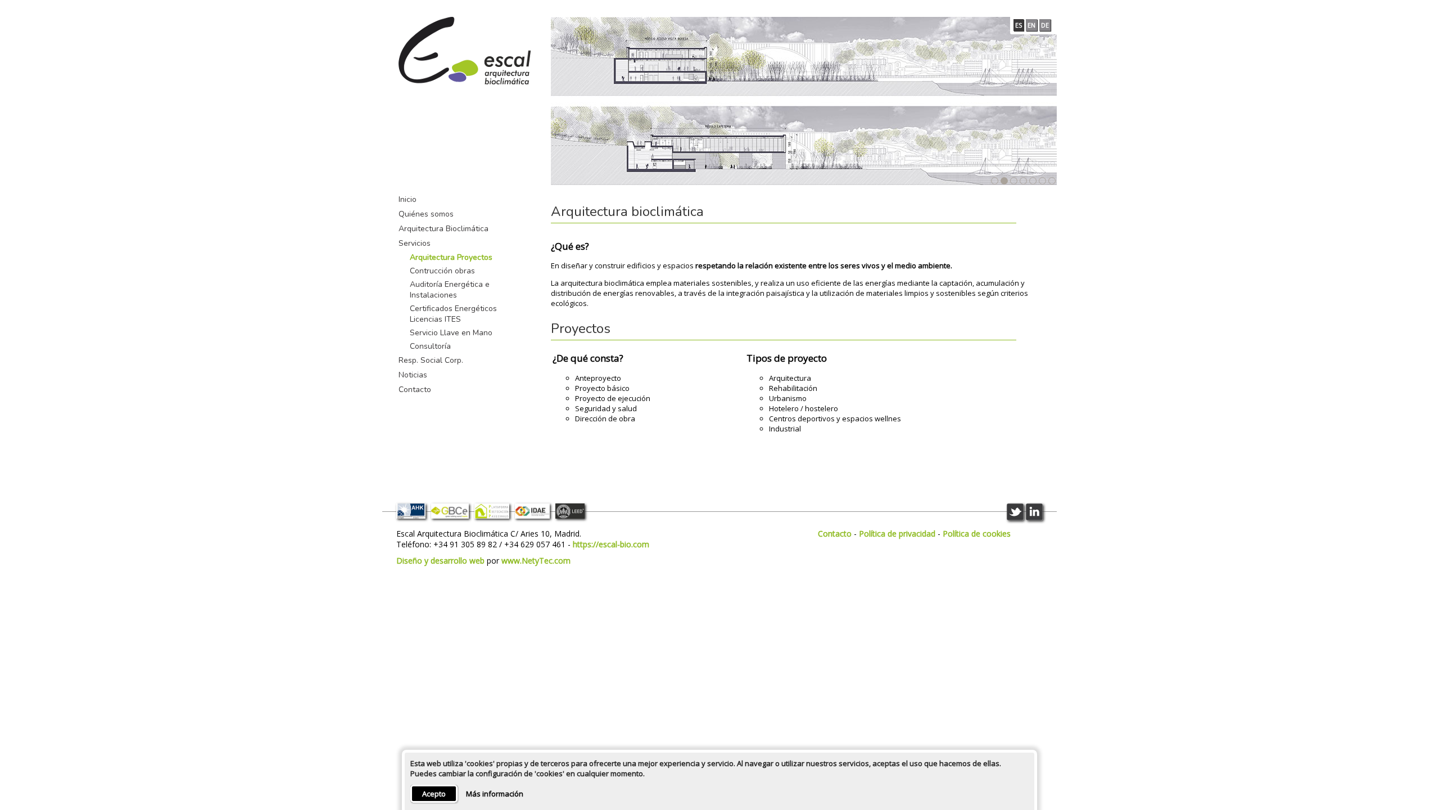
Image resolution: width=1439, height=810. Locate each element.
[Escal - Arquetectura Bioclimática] (464, 52)
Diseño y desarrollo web (440, 560)
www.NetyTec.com (536, 560)
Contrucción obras (442, 271)
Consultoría (430, 346)
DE (1045, 25)
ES (1018, 25)
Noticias (413, 375)
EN (1031, 25)
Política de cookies (977, 533)
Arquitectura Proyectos (451, 257)
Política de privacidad (897, 533)
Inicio (408, 199)
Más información (494, 794)
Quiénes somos (426, 214)
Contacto (415, 389)
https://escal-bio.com (611, 544)
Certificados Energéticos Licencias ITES (453, 314)
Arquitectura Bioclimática (443, 228)
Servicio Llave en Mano (451, 332)
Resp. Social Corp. (431, 360)
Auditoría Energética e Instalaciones (450, 289)
